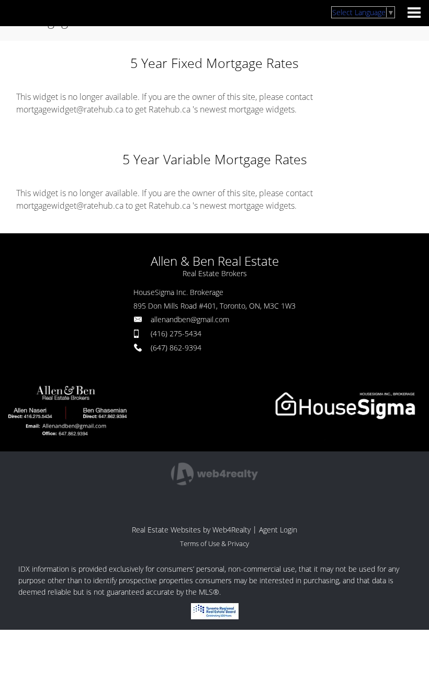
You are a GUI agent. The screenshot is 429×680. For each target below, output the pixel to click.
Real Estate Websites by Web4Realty (191, 530)
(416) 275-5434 (176, 333)
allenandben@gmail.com (190, 319)
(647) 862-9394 (176, 348)
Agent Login (278, 530)
